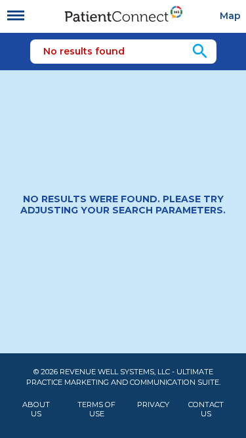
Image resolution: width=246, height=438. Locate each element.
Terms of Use (96, 409)
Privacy (153, 405)
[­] (15, 16)
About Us (36, 409)
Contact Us (206, 409)
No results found (84, 51)
